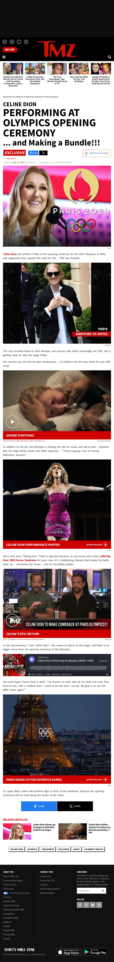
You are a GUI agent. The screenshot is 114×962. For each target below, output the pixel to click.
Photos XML (9, 934)
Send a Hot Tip (47, 880)
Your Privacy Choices (19, 893)
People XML (9, 930)
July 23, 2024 (18, 162)
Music (76, 849)
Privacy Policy (83, 884)
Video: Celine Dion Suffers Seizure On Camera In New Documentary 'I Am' (24, 441)
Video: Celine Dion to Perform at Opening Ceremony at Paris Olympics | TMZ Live (24, 639)
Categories (8, 914)
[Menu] (4, 57)
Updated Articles (11, 905)
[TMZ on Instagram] (26, 41)
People (6, 926)
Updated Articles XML (13, 909)
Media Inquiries (47, 893)
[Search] (110, 57)
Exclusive (63, 849)
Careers (44, 885)
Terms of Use (9, 885)
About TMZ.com (11, 876)
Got (10, 49)
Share (41, 806)
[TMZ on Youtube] (19, 41)
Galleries (7, 922)
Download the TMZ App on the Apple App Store (68, 952)
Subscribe (103, 891)
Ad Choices (8, 889)
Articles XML (9, 901)
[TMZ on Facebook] (4, 41)
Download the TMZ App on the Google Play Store (95, 952)
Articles (7, 897)
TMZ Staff (11, 158)
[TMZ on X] (12, 41)
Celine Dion (16, 849)
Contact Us (45, 876)
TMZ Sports (48, 849)
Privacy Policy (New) (13, 880)
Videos (6, 939)
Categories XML (11, 918)
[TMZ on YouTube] (93, 905)
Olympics (32, 849)
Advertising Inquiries (50, 889)
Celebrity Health (93, 849)
